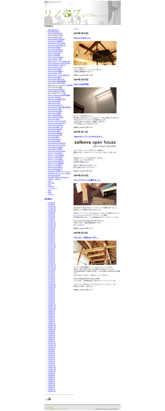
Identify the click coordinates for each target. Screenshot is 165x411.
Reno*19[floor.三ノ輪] (55, 67)
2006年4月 (51, 383)
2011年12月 (52, 265)
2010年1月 (51, 303)
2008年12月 (52, 325)
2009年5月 (51, 317)
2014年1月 (51, 221)
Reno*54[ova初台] (54, 119)
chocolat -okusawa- (54, 179)
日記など (51, 194)
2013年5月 (51, 235)
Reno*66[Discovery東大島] (56, 143)
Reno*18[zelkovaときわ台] (56, 65)
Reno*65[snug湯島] (54, 141)
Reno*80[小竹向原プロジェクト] (59, 171)
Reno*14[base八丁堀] (55, 59)
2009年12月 (52, 305)
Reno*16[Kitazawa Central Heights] (59, 63)
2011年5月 (51, 275)
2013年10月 (52, 227)
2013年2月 (51, 241)
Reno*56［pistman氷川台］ (57, 123)
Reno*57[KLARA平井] (55, 125)
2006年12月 (52, 367)
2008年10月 (52, 329)
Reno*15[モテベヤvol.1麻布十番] (59, 61)
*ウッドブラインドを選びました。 (88, 180)
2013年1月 (51, 243)
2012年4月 (51, 257)
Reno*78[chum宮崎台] (55, 167)
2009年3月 (51, 321)
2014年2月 (51, 219)
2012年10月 (52, 247)
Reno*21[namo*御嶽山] (55, 71)
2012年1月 (51, 263)
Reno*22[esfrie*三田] (55, 73)
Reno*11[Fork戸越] (54, 53)
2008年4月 (51, 339)
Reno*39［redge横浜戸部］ (57, 99)
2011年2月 (51, 281)
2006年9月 (51, 373)
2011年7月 (51, 273)
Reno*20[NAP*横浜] (55, 69)
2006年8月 (51, 375)
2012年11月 (52, 245)
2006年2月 (51, 387)
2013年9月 (51, 229)
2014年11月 (52, 209)
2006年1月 (51, 389)
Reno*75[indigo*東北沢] (56, 161)
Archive (48, 198)
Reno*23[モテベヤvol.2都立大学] (59, 75)
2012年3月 (51, 259)
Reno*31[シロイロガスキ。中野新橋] (60, 85)
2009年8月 (51, 313)
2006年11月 (52, 369)
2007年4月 (51, 359)
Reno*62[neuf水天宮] (55, 135)
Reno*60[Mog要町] (54, 131)
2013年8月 (51, 231)
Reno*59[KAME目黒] (55, 129)
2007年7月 (51, 353)
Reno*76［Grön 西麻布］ (56, 163)
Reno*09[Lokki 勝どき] (55, 49)
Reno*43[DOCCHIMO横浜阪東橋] (59, 107)
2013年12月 (52, 223)
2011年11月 (52, 267)
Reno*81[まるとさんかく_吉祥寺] (59, 173)
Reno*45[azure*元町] (55, 109)
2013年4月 (51, 237)
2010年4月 (51, 297)
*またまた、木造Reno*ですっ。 (86, 237)
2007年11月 (52, 345)
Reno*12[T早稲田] (54, 55)
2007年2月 (51, 363)
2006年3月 (51, 385)
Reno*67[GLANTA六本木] (57, 145)
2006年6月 (51, 379)
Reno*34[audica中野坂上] (56, 89)
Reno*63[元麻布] (53, 137)
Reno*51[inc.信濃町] (54, 113)
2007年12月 (52, 343)
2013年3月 (51, 239)
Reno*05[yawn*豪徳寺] (55, 41)
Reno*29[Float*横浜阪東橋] (57, 81)
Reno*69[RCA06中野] (55, 149)
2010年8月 (51, 291)
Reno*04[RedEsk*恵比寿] (56, 39)
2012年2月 (51, 261)
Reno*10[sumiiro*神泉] (55, 51)
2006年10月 (52, 371)
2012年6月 (51, 253)
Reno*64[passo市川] (54, 139)
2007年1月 (51, 365)
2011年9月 (51, 271)
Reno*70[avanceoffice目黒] (56, 151)
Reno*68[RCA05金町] (55, 147)
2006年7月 (51, 377)
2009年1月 (51, 323)
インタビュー (52, 188)
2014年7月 (51, 215)
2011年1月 (51, 283)
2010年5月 (51, 295)
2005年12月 (52, 391)
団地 (49, 192)
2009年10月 (52, 309)
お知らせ (51, 186)
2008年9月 (51, 331)
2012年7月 (51, 251)
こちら (76, 69)
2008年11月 (52, 327)
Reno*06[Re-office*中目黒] (57, 43)
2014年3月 (51, 217)
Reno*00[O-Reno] (53, 31)
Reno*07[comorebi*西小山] (57, 45)
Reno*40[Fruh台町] (54, 101)
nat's (49, 184)
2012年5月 (51, 255)
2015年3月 (51, 203)
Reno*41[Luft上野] (54, 103)
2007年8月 (51, 351)
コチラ (86, 162)
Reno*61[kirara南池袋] (55, 133)
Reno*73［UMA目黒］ (55, 157)
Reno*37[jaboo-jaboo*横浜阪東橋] (59, 95)
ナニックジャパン (80, 215)
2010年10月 (52, 287)
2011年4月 (51, 277)
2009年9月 (51, 311)
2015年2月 (51, 205)
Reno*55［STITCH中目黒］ (57, 121)
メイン (76, 29)
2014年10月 (52, 211)
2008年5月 (51, 337)
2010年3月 (51, 299)
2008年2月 (51, 341)
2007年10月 (52, 347)
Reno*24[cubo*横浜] (54, 77)
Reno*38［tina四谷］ (55, 97)
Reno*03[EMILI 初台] (55, 37)
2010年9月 (51, 289)
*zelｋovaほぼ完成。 (82, 84)
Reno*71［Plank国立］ (55, 153)
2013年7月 (51, 233)
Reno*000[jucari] (53, 30)
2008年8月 (51, 333)
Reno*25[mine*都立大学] (56, 79)
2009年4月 (51, 319)
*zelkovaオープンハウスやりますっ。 (89, 137)
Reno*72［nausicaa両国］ (56, 155)
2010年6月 (51, 293)
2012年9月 (51, 249)
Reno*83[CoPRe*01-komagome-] (58, 177)
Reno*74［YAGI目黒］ (55, 159)
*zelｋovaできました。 (83, 38)
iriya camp (51, 183)
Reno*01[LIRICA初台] (55, 33)
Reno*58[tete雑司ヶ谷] (55, 127)
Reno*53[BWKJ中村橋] (55, 117)
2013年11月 (52, 225)
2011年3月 (51, 279)
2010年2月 (51, 301)
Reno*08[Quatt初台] (54, 47)
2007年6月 (51, 355)
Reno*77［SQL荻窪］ (55, 165)
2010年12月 (52, 285)
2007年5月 (51, 357)
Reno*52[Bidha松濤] (54, 115)
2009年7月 (51, 315)
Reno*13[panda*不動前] (56, 57)
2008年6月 (51, 335)
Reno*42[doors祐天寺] (55, 105)
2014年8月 (51, 213)
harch (49, 181)
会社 (49, 190)
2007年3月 (51, 361)
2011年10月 (52, 269)
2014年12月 (52, 207)
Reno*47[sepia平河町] (55, 111)
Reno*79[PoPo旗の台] (55, 169)
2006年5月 (51, 381)
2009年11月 (52, 307)
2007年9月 (51, 349)
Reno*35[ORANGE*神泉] (56, 91)
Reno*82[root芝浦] (54, 175)
